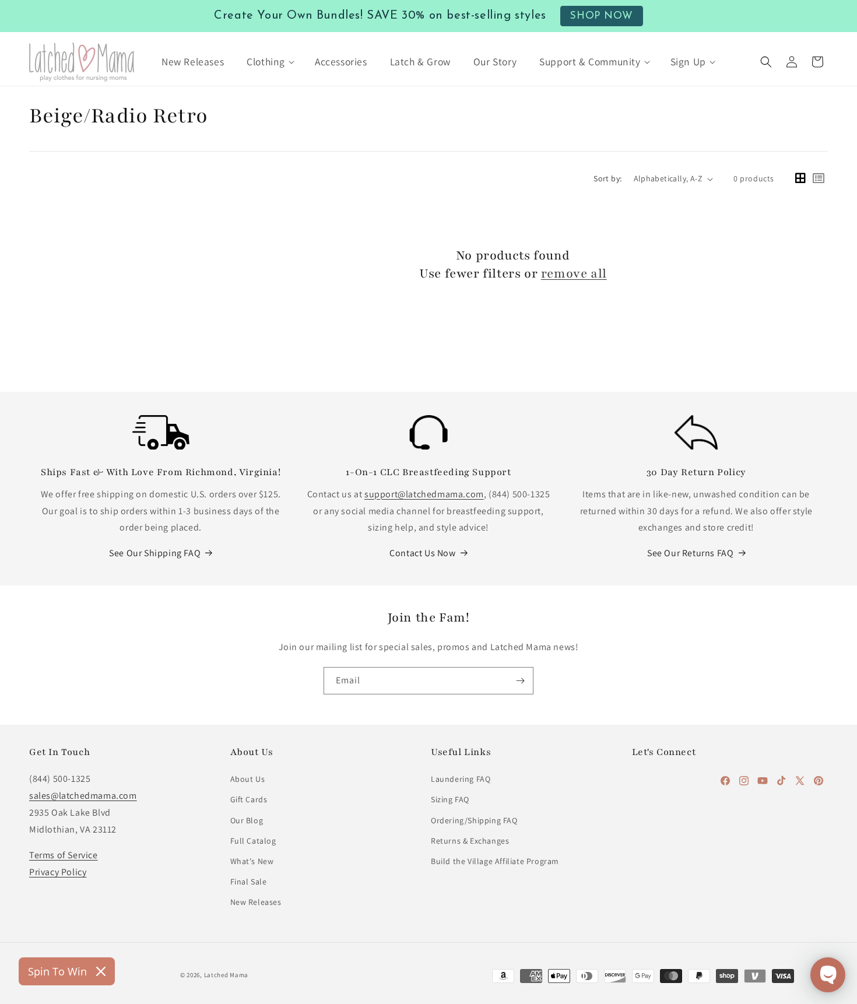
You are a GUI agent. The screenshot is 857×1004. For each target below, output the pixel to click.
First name (294, 488)
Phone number (302, 416)
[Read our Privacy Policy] (578, 669)
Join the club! (429, 562)
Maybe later (429, 608)
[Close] (589, 273)
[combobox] (300, 445)
